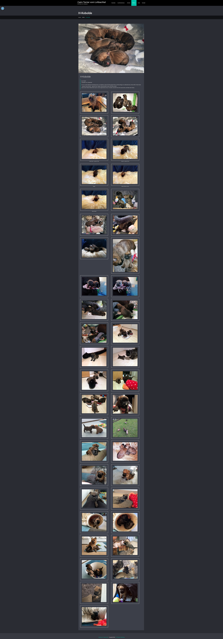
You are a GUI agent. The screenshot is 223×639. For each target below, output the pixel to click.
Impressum (100, 637)
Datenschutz (106, 637)
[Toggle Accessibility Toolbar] (2, 8)
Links (139, 2)
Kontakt (143, 2)
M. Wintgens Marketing (120, 637)
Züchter (128, 2)
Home (79, 17)
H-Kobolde (85, 76)
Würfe (133, 2)
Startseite (113, 2)
